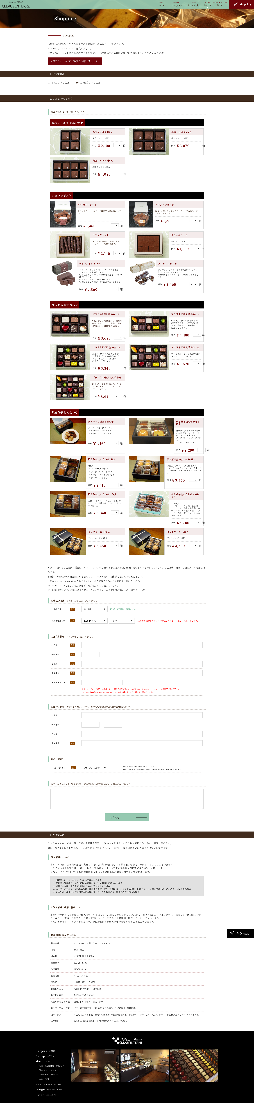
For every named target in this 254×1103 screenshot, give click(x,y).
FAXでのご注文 (60, 82)
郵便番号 (55, 654)
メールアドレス (58, 682)
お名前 (54, 645)
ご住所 (54, 663)
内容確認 (114, 817)
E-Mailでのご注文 (90, 82)
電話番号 (55, 673)
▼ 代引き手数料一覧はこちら (123, 609)
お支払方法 (56, 609)
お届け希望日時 (58, 620)
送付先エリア (60, 767)
